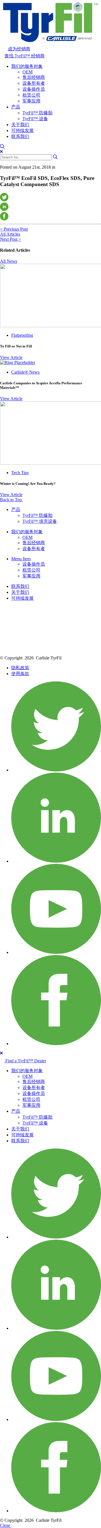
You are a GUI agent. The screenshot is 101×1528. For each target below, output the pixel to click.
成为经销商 (19, 48)
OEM (27, 72)
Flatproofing (22, 335)
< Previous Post (14, 229)
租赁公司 (31, 95)
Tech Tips (20, 472)
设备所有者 (33, 83)
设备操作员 (33, 89)
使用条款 (20, 673)
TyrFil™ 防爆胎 (37, 112)
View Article (11, 357)
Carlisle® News (25, 372)
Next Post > (10, 239)
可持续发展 (22, 130)
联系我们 (20, 136)
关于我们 (20, 124)
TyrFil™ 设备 (35, 118)
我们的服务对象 (27, 66)
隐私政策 (20, 667)
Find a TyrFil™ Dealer (25, 1060)
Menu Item (21, 558)
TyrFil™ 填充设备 (39, 521)
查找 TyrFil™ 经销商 (24, 55)
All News (8, 261)
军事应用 (31, 101)
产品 (15, 106)
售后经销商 (33, 77)
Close (5, 1525)
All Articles (10, 234)
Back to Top (11, 499)
